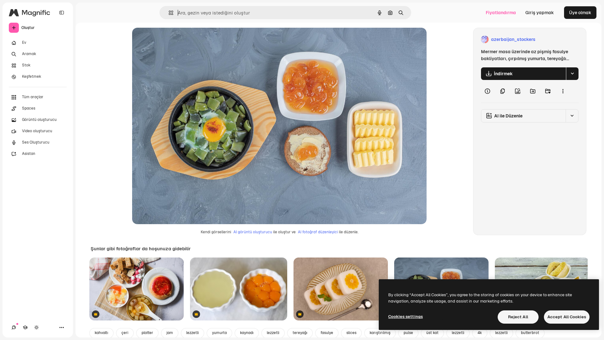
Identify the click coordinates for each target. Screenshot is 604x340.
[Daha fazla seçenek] (562, 91)
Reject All (518, 317)
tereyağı (300, 332)
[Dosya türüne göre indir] (572, 73)
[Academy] (25, 327)
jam (169, 332)
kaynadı (247, 332)
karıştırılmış (380, 332)
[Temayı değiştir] (36, 327)
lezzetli (192, 332)
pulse (408, 332)
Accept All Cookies (566, 317)
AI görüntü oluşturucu (252, 232)
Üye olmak (580, 12)
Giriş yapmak (539, 12)
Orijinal (172, 39)
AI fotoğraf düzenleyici (318, 232)
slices (351, 332)
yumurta (219, 332)
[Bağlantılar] (14, 327)
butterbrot (530, 332)
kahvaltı (101, 332)
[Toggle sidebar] (62, 13)
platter (147, 332)
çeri (124, 332)
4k (480, 332)
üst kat (432, 332)
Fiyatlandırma (501, 12)
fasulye (327, 332)
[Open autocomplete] (168, 12)
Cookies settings (405, 316)
